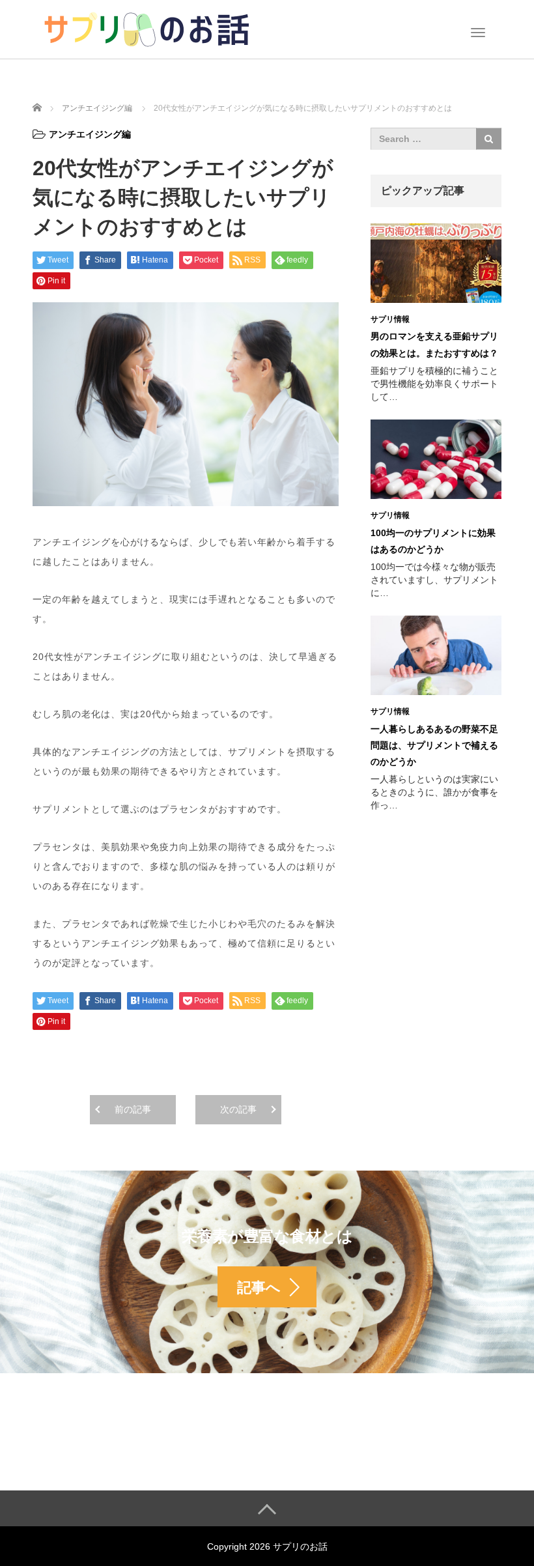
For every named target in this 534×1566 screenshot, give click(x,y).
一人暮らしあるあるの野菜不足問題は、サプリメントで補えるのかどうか (434, 745)
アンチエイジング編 (90, 134)
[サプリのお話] (146, 28)
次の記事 (238, 1109)
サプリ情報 (390, 319)
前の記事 (133, 1109)
